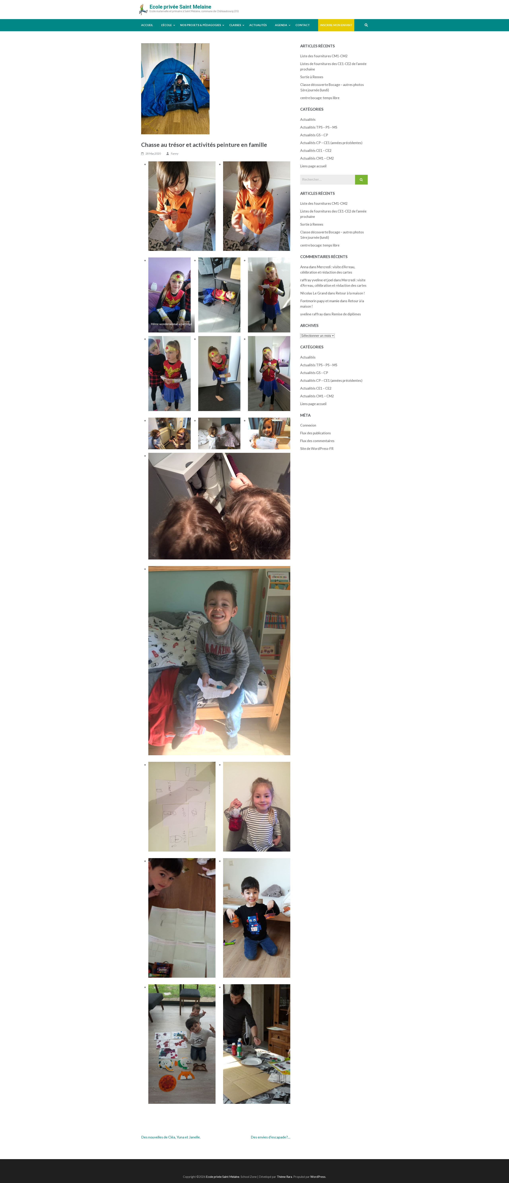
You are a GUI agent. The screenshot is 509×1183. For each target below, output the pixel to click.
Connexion (308, 425)
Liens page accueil (313, 166)
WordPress (317, 1176)
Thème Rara (284, 1176)
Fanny (174, 153)
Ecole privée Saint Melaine (180, 7)
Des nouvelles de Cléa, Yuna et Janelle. (171, 1137)
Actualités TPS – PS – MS (318, 127)
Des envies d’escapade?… (270, 1137)
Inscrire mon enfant (336, 25)
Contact (302, 25)
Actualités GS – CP (314, 135)
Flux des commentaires (317, 441)
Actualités (258, 25)
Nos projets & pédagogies (200, 25)
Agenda (281, 25)
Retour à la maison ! (350, 293)
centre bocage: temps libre (319, 98)
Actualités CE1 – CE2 (315, 150)
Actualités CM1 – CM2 (317, 158)
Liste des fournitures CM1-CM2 (324, 56)
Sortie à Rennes (311, 77)
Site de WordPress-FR (316, 448)
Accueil (147, 25)
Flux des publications (315, 433)
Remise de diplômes (346, 314)
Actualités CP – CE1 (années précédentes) (331, 143)
